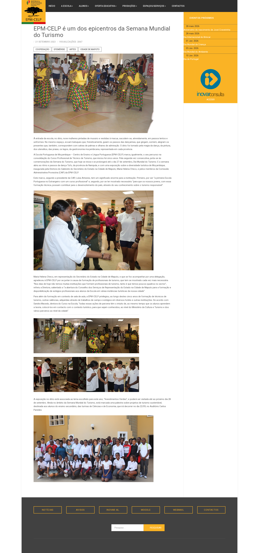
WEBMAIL (178, 510)
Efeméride (59, 49)
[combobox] (127, 527)
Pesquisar (155, 527)
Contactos (178, 6)
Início (52, 6)
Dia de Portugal (191, 59)
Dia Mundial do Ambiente (196, 51)
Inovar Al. (113, 510)
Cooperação (42, 49)
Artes (72, 49)
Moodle (146, 510)
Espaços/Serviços (153, 6)
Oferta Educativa (105, 6)
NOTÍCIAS (47, 510)
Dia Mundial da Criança (195, 44)
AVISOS (80, 510)
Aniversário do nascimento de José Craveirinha (207, 29)
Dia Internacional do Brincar (197, 37)
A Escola (66, 6)
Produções (128, 6)
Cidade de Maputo (90, 49)
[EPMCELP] (34, 12)
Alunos (83, 6)
